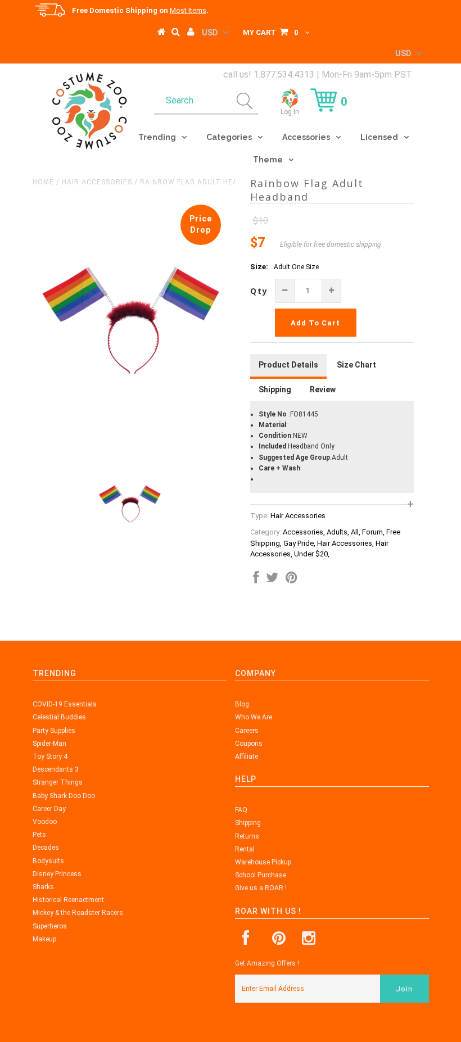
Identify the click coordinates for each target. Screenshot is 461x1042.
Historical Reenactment (68, 900)
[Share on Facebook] (256, 580)
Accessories (306, 137)
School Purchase (260, 875)
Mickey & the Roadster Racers (78, 913)
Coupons (249, 743)
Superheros (50, 926)
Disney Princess (57, 874)
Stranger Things (58, 782)
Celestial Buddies (59, 717)
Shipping (248, 823)
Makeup (44, 939)
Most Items (188, 10)
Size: (259, 266)
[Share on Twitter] (272, 580)
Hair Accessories (97, 182)
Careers (247, 731)
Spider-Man (49, 743)
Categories (229, 137)
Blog (242, 704)
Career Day (49, 809)
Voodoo (45, 822)
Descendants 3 (56, 769)
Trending (157, 137)
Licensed (379, 137)
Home (43, 182)
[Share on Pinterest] (291, 580)
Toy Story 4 (50, 756)
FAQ (241, 810)
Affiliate (246, 756)
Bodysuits (48, 861)
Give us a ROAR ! (261, 888)
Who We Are (253, 717)
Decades (46, 847)
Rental (245, 849)
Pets (39, 835)
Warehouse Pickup (263, 862)
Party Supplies (54, 731)
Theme (268, 159)
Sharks (43, 887)
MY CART (270, 32)
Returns (247, 836)
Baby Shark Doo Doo (64, 796)
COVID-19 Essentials (65, 704)
